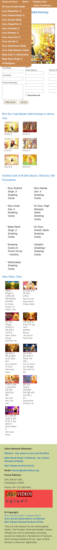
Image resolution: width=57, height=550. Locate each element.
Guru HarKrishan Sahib (14, 46)
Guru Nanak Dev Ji (11, 11)
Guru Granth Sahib (11, 20)
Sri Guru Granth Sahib (13, 6)
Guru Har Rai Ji (10, 41)
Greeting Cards (39, 2)
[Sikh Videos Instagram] (7, 501)
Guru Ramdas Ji (10, 33)
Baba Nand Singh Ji (12, 59)
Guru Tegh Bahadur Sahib (15, 50)
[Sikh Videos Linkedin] (18, 501)
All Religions (8, 63)
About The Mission (42, 6)
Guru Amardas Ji (10, 28)
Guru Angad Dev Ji (11, 24)
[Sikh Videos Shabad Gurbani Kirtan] (28, 494)
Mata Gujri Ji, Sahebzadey (15, 54)
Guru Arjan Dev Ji (11, 37)
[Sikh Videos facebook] (14, 501)
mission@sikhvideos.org (25, 470)
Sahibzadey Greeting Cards (14, 265)
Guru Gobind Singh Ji (13, 15)
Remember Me (33, 95)
